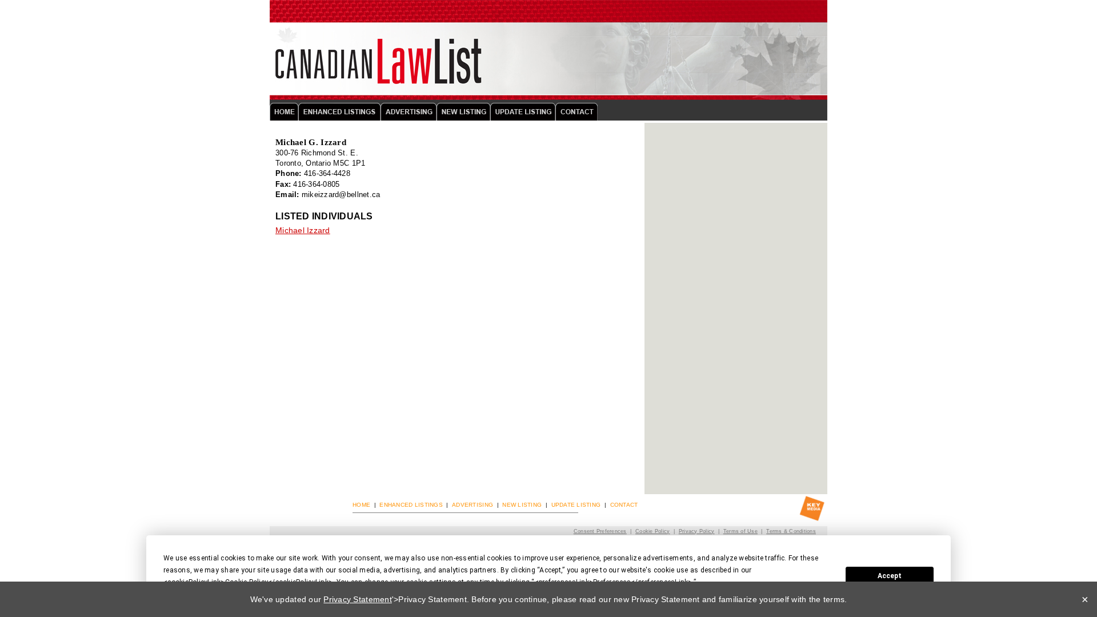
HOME (361, 505)
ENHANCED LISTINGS (410, 505)
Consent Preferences (600, 531)
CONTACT (624, 505)
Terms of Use (740, 531)
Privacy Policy (697, 531)
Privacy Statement (357, 599)
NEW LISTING (522, 505)
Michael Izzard (302, 230)
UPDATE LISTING (576, 505)
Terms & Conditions (791, 531)
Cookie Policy (652, 531)
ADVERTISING (472, 505)
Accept (890, 576)
